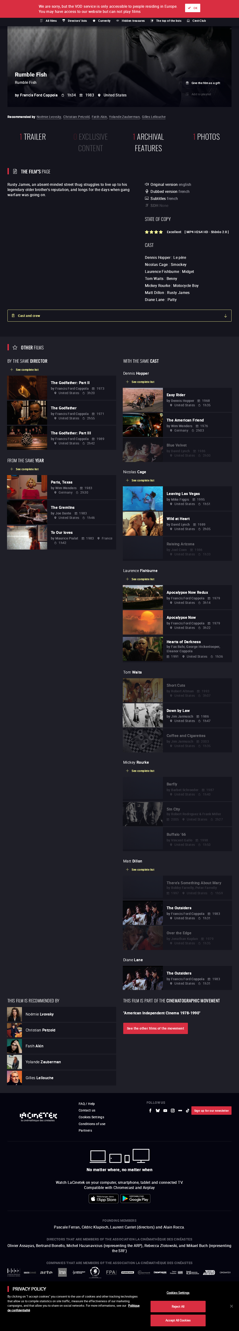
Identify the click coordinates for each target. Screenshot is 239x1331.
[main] (119, 1306)
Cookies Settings (178, 1293)
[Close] (231, 1306)
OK (195, 8)
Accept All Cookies (178, 1320)
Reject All (178, 1306)
